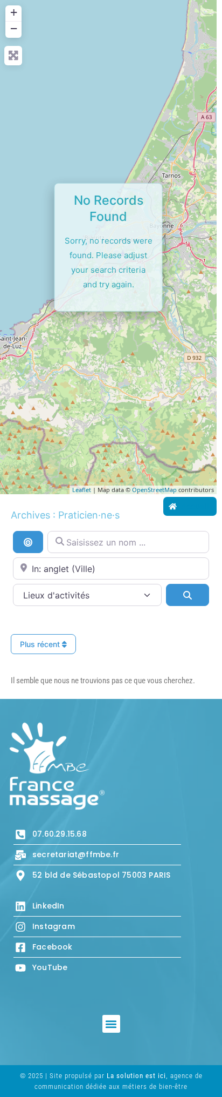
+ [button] (13, 12)
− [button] (13, 28)
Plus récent (41, 644)
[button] (111, 1024)
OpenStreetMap (154, 490)
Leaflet (81, 490)
